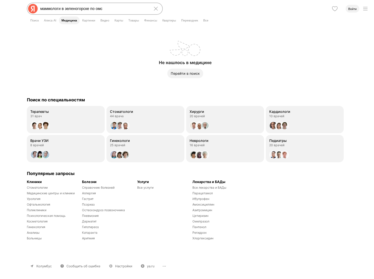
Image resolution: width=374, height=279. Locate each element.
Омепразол (200, 221)
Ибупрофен (200, 199)
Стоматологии (37, 187)
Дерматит (89, 221)
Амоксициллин (203, 204)
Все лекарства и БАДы (209, 187)
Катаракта (89, 232)
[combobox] (94, 8)
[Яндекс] (33, 8)
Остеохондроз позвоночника (103, 210)
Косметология (37, 221)
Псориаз (88, 204)
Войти (352, 9)
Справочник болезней (98, 187)
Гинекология (36, 227)
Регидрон (199, 232)
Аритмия (88, 238)
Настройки (123, 266)
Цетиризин (200, 215)
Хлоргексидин (202, 238)
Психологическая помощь (46, 215)
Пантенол (199, 227)
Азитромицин (202, 210)
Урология (33, 199)
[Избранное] (335, 8)
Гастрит (88, 199)
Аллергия (89, 193)
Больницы (34, 238)
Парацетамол (202, 193)
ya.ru (151, 266)
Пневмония (90, 215)
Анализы (33, 232)
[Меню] (365, 8)
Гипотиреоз (90, 227)
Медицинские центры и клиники (51, 193)
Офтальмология (38, 204)
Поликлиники (36, 210)
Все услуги (145, 187)
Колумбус (44, 266)
